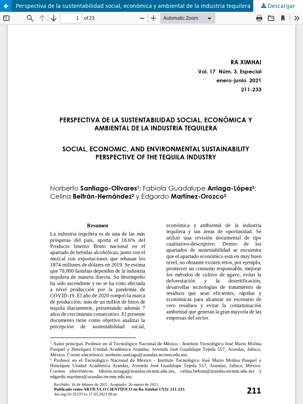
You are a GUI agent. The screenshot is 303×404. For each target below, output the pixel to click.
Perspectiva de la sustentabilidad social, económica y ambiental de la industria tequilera (133, 5)
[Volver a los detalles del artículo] (6, 6)
